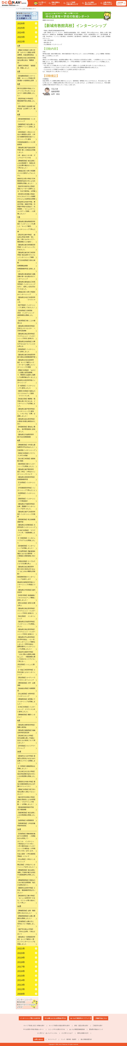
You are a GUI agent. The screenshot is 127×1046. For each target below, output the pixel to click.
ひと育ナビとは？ (67, 1033)
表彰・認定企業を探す (81, 1025)
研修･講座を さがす (56, 3)
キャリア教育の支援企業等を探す (59, 1025)
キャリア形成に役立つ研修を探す (34, 1025)
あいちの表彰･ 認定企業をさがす (91, 3)
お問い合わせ (38, 1039)
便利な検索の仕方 (82, 1033)
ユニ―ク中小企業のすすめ (56, 1029)
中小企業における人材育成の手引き (55, 1018)
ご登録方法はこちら (101, 1018)
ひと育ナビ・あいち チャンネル (47, 1033)
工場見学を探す (97, 1025)
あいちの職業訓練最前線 (77, 1029)
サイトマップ (52, 1039)
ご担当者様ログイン (120, 3)
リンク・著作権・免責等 (68, 1039)
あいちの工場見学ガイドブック (79, 1018)
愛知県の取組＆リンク (96, 1029)
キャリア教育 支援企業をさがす (72, 3)
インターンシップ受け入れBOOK (30, 1018)
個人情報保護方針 (86, 1039)
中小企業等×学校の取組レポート (33, 1029)
